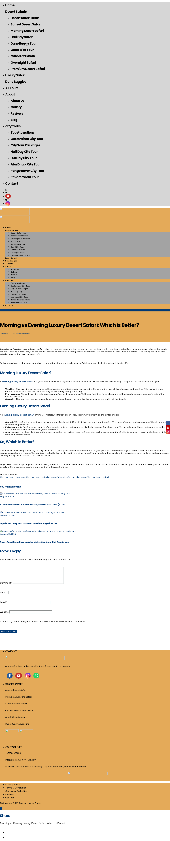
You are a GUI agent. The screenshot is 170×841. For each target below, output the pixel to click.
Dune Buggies (15, 81)
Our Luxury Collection (16, 791)
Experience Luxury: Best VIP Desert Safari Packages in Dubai (28, 523)
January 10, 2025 (8, 534)
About (10, 94)
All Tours (11, 88)
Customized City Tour (27, 139)
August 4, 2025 (7, 496)
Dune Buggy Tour (24, 43)
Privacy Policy (12, 784)
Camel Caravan (23, 56)
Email (3, 602)
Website (4, 611)
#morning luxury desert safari (93, 477)
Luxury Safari (15, 75)
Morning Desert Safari (27, 31)
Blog (14, 120)
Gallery (16, 107)
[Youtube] (8, 196)
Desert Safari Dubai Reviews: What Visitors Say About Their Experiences (34, 542)
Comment (6, 582)
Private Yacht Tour (25, 177)
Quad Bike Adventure (16, 717)
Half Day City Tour (24, 151)
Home (9, 5)
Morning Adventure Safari (18, 697)
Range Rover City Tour (27, 171)
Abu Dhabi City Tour (26, 164)
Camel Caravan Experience (19, 710)
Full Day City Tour (24, 158)
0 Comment (24, 333)
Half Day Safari (22, 37)
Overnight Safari (23, 62)
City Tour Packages (25, 145)
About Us (17, 101)
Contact (11, 183)
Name (4, 592)
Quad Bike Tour (22, 50)
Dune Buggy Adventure (17, 724)
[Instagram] (7, 203)
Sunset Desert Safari (26, 24)
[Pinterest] (6, 200)
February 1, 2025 (7, 515)
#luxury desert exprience (13, 477)
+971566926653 (13, 753)
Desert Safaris (16, 11)
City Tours (13, 126)
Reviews (17, 113)
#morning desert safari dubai (63, 477)
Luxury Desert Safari (16, 703)
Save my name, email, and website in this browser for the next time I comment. (44, 621)
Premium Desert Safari (28, 69)
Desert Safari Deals (25, 18)
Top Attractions (22, 132)
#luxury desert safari (37, 477)
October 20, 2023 (8, 333)
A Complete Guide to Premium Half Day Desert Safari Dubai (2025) (32, 504)
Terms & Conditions (15, 787)
